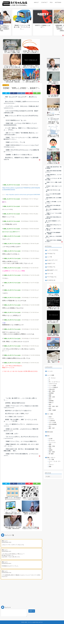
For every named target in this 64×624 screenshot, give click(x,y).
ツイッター (50, 371)
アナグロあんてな (51, 276)
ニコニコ (51, 418)
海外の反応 (50, 431)
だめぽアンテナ (51, 263)
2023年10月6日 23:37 (6, 551)
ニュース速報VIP (53, 387)
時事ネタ (51, 402)
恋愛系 (50, 450)
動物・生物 (52, 446)
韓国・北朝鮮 (52, 410)
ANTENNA (58, 2)
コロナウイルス (53, 383)
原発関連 (51, 393)
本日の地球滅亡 (53, 424)
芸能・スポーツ (51, 457)
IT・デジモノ (52, 378)
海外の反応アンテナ (52, 270)
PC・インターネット (54, 381)
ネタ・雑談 (50, 414)
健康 (50, 444)
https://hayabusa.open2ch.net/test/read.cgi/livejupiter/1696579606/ (23, 194)
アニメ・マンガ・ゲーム (55, 462)
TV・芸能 (51, 459)
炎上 (50, 426)
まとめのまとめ (51, 280)
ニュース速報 (5, 85)
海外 (50, 404)
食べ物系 (51, 453)
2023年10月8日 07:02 (6, 572)
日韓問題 (51, 400)
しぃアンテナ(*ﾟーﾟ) (52, 250)
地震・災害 (52, 397)
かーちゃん (52, 440)
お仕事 (50, 438)
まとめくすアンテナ (52, 260)
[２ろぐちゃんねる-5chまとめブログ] (15, 6)
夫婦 (50, 448)
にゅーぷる (50, 273)
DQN (50, 416)
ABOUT (36, 2)
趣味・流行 (52, 428)
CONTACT (44, 2)
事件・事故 (52, 391)
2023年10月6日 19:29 (6, 542)
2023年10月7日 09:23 (6, 563)
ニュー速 (49, 256)
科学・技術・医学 (53, 406)
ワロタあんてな (51, 253)
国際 (50, 395)
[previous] (1, 22)
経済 (50, 408)
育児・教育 (52, 451)
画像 (50, 466)
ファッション (52, 442)
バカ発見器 (52, 420)
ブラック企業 (52, 422)
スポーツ (51, 464)
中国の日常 (52, 389)
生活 (48, 435)
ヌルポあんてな (51, 266)
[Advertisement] (21, 172)
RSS (51, 2)
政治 (50, 398)
